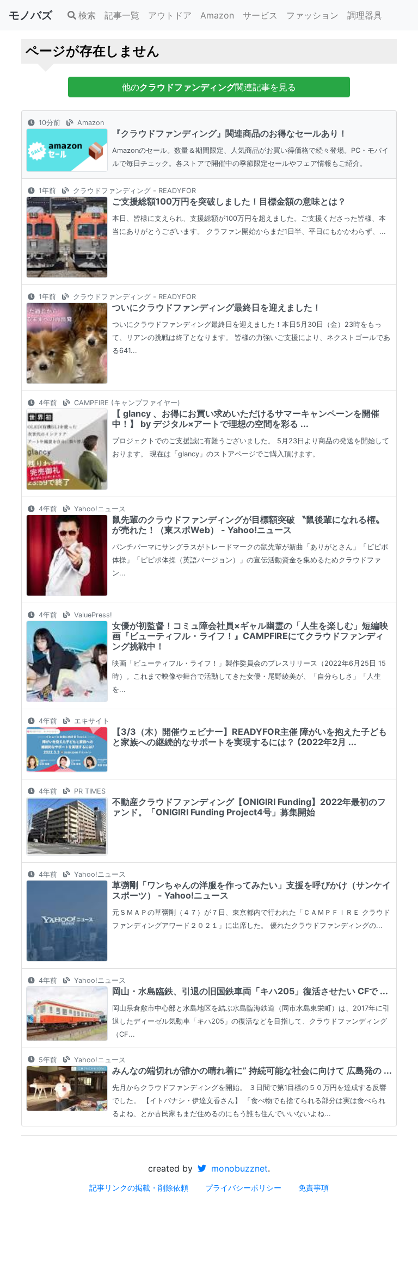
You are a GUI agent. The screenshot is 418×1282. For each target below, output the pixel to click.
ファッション (312, 15)
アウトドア (170, 15)
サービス (260, 15)
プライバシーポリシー (243, 1187)
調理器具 (364, 15)
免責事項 (313, 1187)
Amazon (217, 15)
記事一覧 (121, 15)
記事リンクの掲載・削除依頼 (138, 1187)
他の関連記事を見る (209, 87)
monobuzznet (238, 1168)
